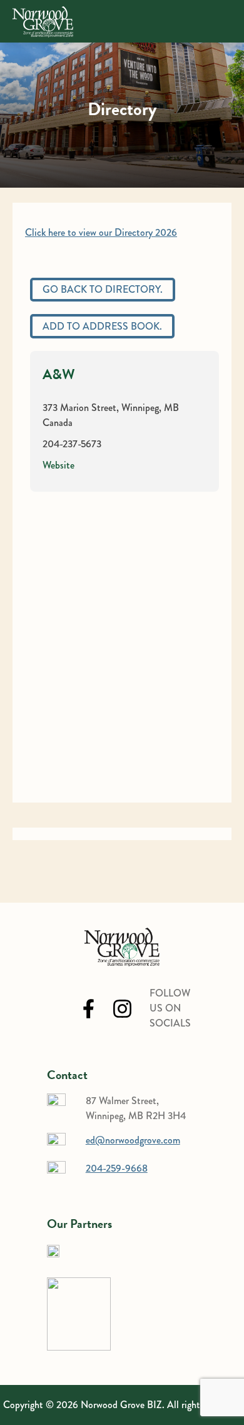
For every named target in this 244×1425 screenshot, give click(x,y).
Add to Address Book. (102, 326)
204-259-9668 (117, 1168)
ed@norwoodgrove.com (133, 1140)
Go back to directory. (103, 289)
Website (58, 465)
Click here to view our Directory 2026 (101, 232)
